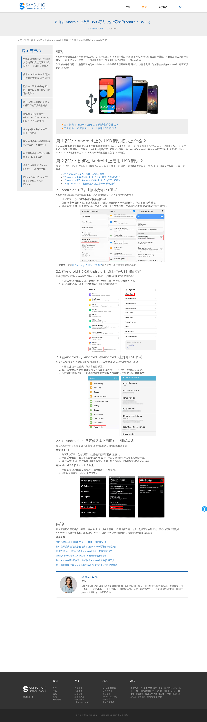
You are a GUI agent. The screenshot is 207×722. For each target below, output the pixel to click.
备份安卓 (106, 699)
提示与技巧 (36, 40)
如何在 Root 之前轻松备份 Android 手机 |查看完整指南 (84, 551)
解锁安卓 (149, 693)
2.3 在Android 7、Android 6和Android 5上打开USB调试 (92, 180)
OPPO (166, 691)
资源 (144, 7)
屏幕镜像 (106, 693)
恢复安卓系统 (108, 702)
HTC (155, 688)
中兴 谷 (155, 691)
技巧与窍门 (152, 696)
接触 (55, 691)
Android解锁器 (109, 688)
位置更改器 (107, 691)
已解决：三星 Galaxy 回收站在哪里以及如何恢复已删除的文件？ (36, 90)
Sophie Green (95, 28)
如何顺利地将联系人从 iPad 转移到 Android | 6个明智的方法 (86, 565)
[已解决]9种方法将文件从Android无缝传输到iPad (81, 555)
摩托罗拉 (168, 688)
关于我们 (162, 7)
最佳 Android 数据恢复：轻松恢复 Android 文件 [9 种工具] (85, 560)
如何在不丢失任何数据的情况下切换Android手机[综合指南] (86, 546)
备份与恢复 (79, 699)
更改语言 (27, 697)
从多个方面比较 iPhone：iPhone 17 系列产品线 (36, 167)
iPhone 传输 (171, 693)
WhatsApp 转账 (110, 696)
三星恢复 (78, 691)
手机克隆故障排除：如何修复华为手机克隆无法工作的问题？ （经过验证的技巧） (37, 62)
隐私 (55, 693)
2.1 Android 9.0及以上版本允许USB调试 (83, 173)
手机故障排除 (145, 691)
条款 (55, 696)
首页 (19, 40)
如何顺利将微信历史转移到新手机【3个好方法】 (36, 155)
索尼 (161, 688)
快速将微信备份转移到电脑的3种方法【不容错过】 (36, 143)
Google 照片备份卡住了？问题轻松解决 (36, 131)
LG (141, 688)
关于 (55, 688)
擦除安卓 (140, 693)
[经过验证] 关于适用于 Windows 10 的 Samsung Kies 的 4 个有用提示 (36, 117)
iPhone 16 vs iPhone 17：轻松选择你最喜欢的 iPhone (36, 181)
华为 (175, 688)
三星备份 (78, 688)
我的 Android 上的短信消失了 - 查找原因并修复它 (81, 541)
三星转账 (78, 693)
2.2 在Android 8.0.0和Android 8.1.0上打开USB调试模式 (91, 177)
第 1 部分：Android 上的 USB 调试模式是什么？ (91, 124)
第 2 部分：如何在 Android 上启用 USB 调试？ (90, 128)
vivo (173, 691)
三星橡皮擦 (79, 696)
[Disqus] (122, 636)
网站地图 (57, 699)
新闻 (160, 696)
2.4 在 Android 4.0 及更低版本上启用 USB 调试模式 (89, 183)
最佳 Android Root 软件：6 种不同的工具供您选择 (36, 103)
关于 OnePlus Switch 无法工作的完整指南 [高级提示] (36, 76)
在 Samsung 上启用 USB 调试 (87, 265)
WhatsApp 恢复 (81, 702)
